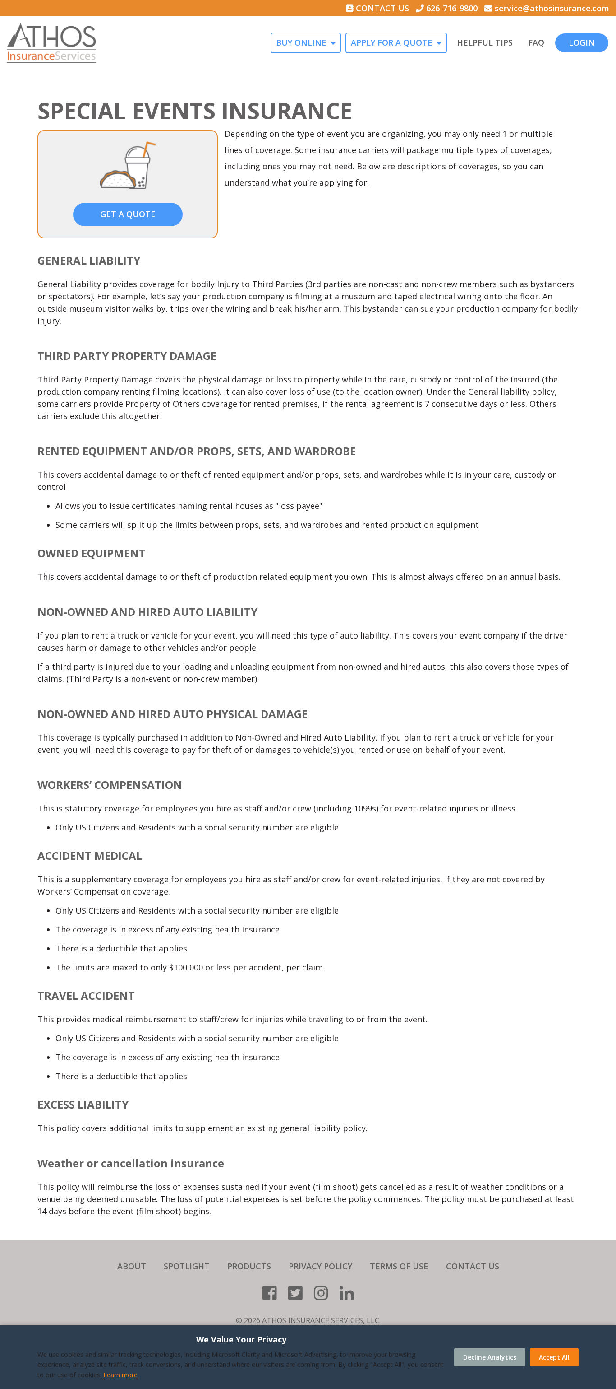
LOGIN (582, 42)
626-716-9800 (451, 8)
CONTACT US (381, 8)
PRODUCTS (249, 1266)
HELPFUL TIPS (485, 43)
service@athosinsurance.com (550, 8)
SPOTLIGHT (187, 1266)
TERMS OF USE (399, 1266)
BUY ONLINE (301, 43)
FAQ (536, 43)
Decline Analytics (489, 1357)
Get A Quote (128, 214)
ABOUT (131, 1266)
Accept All (554, 1357)
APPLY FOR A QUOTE (391, 43)
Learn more (120, 1374)
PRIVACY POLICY (320, 1266)
